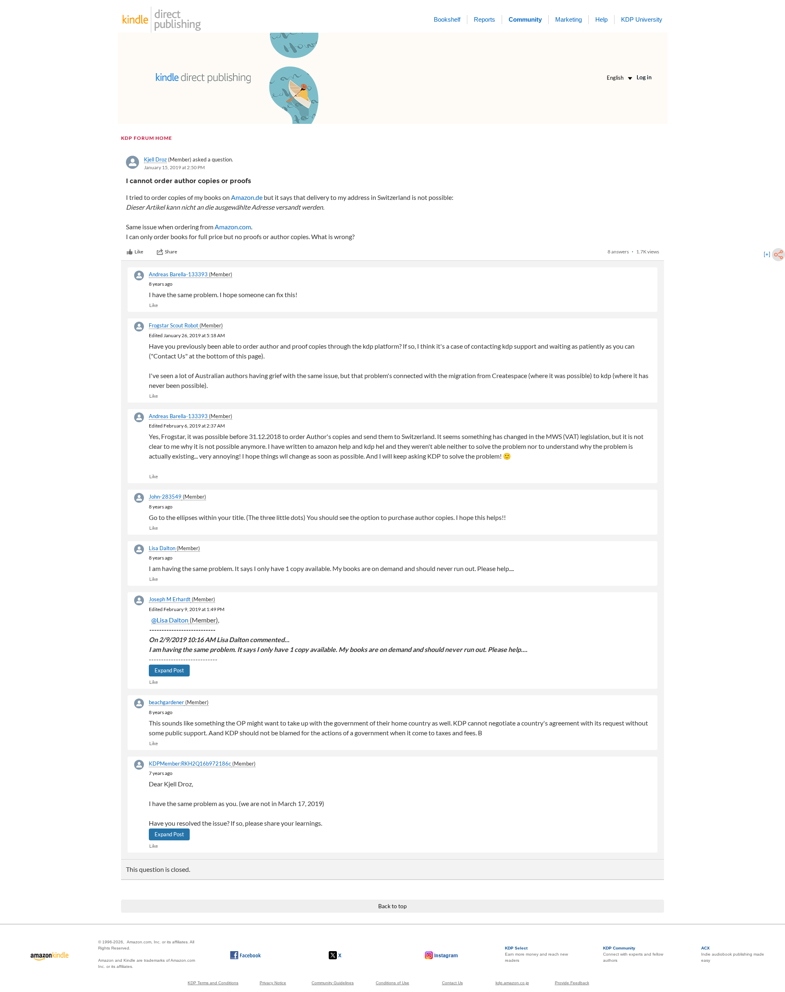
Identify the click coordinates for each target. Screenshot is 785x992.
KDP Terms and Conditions (213, 983)
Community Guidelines (333, 983)
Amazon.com (233, 227)
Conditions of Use (392, 983)
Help (601, 19)
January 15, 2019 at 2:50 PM (174, 167)
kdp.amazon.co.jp (512, 983)
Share (171, 252)
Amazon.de (246, 197)
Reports (484, 19)
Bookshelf (447, 19)
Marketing (568, 19)
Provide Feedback (572, 983)
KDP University (641, 19)
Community (525, 19)
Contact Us (452, 983)
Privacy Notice (273, 983)
